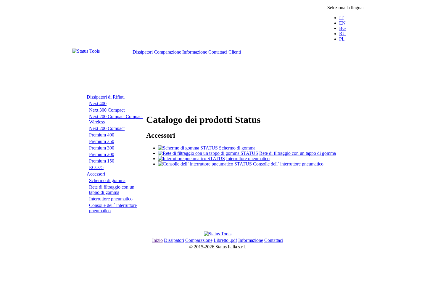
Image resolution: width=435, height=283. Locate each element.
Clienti (234, 51)
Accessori (96, 173)
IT (341, 17)
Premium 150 (101, 160)
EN (342, 22)
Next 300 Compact (107, 109)
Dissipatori (143, 51)
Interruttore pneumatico (111, 198)
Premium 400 (101, 134)
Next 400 (98, 103)
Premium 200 (101, 154)
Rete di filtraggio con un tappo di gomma (111, 189)
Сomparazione (167, 51)
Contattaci (217, 51)
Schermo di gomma (107, 180)
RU (342, 33)
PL (342, 38)
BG (342, 28)
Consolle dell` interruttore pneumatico (288, 163)
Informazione (194, 51)
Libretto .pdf (225, 240)
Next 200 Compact (107, 128)
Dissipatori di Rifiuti (106, 96)
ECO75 (96, 167)
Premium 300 (101, 147)
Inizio (157, 240)
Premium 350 (101, 141)
